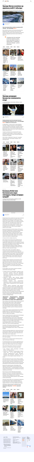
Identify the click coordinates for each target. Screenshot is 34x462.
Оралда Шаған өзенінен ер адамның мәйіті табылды (13, 7)
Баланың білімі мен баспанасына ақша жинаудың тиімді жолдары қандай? (13, 194)
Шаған (18, 46)
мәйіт (11, 46)
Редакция (23, 438)
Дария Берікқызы (7, 23)
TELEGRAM (14, 385)
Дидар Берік (6, 116)
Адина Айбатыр (7, 214)
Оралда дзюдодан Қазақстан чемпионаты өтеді (12, 98)
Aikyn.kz (14, 28)
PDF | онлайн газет (23, 440)
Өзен (15, 46)
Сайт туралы (23, 437)
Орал (4, 46)
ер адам (7, 46)
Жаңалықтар (4, 4)
